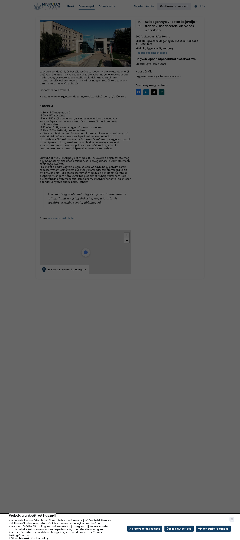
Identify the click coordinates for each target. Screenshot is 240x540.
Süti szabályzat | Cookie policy (28, 538)
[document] (120, 526)
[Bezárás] (231, 519)
